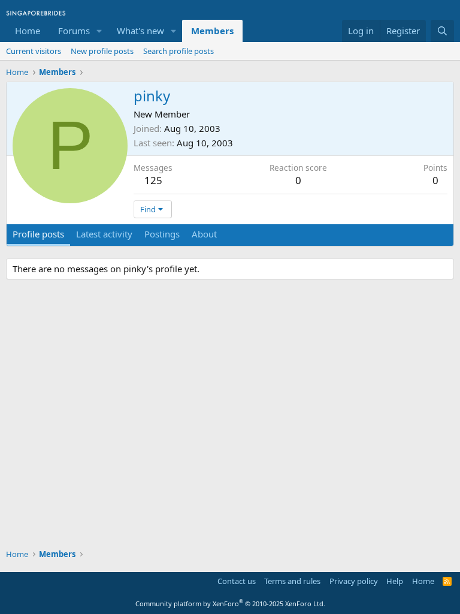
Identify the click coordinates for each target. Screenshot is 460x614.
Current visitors (33, 51)
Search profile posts (178, 51)
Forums (74, 31)
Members (212, 31)
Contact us (236, 581)
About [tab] (204, 234)
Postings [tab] (162, 234)
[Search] (442, 31)
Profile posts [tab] (38, 234)
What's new (140, 31)
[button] (99, 31)
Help (394, 581)
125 (153, 180)
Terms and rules (292, 581)
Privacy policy (353, 581)
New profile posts (102, 51)
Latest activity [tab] (104, 234)
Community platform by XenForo (230, 603)
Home (27, 31)
